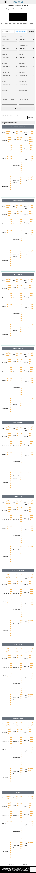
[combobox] (31, 117)
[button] (5, 1)
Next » (25, 864)
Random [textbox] (30, 117)
